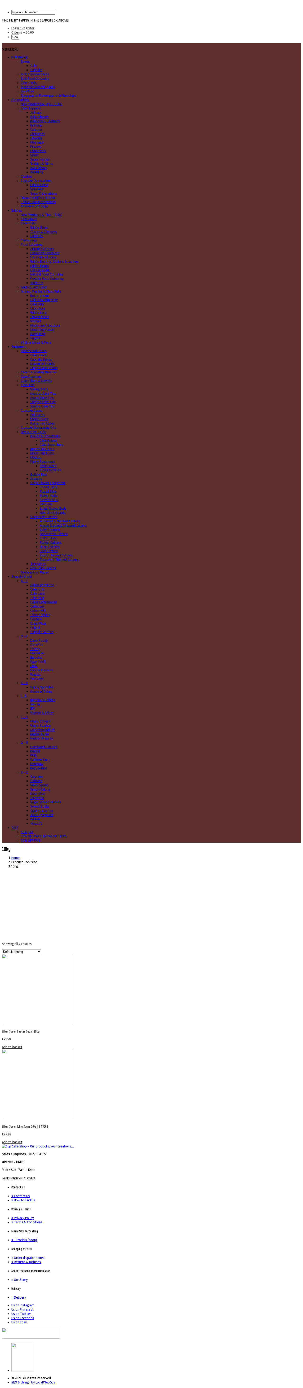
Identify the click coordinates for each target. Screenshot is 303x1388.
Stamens (46, 504)
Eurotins (36, 657)
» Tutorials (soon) (24, 1240)
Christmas (37, 134)
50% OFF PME (30, 840)
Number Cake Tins (43, 393)
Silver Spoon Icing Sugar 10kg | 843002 (25, 1126)
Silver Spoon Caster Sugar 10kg (20, 1031)
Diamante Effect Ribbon (38, 198)
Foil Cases (37, 415)
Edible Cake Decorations (38, 202)
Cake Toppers (31, 108)
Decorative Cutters (54, 534)
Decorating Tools (33, 432)
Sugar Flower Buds (53, 508)
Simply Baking (40, 789)
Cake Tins (28, 385)
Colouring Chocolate (45, 253)
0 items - (22, 32)
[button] (10, 49)
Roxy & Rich (38, 768)
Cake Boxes (38, 355)
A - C (24, 581)
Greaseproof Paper (35, 572)
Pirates (35, 146)
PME (33, 755)
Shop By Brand (21, 576)
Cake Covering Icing (44, 300)
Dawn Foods (39, 640)
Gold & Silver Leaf (34, 287)
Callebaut (37, 606)
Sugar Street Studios (45, 802)
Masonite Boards (42, 364)
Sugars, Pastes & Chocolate (41, 291)
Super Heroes (40, 159)
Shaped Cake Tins (43, 402)
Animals (35, 112)
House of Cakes (41, 691)
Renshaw (36, 764)
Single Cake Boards (44, 368)
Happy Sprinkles (41, 687)
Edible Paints (39, 266)
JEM (32, 708)
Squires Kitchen (41, 811)
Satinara (36, 781)
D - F (24, 636)
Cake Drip (37, 304)
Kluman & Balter (42, 713)
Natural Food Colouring (46, 274)
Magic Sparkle (40, 725)
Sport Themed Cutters (56, 555)
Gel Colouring (40, 270)
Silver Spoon (39, 785)
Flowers (36, 138)
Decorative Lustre (43, 257)
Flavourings (29, 240)
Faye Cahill (38, 662)
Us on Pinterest (22, 1309)
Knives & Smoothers (45, 436)
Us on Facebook (22, 1318)
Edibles (16, 210)
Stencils (36, 479)
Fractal (35, 674)
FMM (33, 666)
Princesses (38, 151)
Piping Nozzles (50, 470)
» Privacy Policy (22, 1218)
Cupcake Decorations (36, 181)
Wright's (36, 823)
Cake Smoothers (51, 444)
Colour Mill (38, 611)
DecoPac (36, 645)
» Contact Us (20, 1196)
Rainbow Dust (40, 759)
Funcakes (37, 679)
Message (37, 142)
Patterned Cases (42, 423)
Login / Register (22, 28)
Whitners (36, 283)
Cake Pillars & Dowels (36, 381)
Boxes (25, 61)
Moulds (35, 457)
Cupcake (36, 70)
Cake (33, 66)
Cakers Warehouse (43, 602)
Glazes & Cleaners (43, 232)
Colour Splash (40, 615)
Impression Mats (42, 449)
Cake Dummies (31, 376)
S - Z (24, 772)
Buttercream (39, 295)
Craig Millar (38, 623)
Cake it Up (37, 589)
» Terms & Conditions (26, 1222)
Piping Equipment (42, 462)
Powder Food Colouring (47, 278)
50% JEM (27, 832)
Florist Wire (48, 491)
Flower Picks (49, 500)
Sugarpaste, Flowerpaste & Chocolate (48, 95)
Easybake (37, 653)
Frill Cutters (48, 538)
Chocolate (37, 308)
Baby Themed (50, 530)
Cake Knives (48, 440)
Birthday (36, 125)
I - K (24, 696)
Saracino (36, 777)
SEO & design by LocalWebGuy (33, 1382)
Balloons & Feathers (45, 121)
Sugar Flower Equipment (47, 483)
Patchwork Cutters (44, 747)
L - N (24, 717)
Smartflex (37, 794)
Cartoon (36, 129)
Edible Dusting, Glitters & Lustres (54, 261)
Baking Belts (39, 389)
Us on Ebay (19, 1322)
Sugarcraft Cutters (44, 517)
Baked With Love (42, 585)
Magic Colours (40, 721)
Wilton (35, 819)
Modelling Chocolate (45, 325)
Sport (34, 155)
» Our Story (19, 1280)
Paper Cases (39, 419)
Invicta (35, 704)
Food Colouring (32, 244)
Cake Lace (37, 593)
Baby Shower (39, 117)
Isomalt (35, 321)
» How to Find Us (23, 1200)
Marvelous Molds (42, 730)
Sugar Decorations (43, 193)
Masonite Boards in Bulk (38, 87)
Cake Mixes (29, 219)
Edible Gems (39, 185)
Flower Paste (39, 317)
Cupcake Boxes (41, 359)
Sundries (36, 236)
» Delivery (18, 1297)
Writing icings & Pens (36, 342)
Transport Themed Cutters (59, 559)
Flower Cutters (51, 542)
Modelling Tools (42, 453)
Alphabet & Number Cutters (60, 521)
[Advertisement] (151, 905)
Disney (35, 649)
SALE (14, 828)
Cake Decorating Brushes (39, 372)
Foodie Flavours (41, 670)
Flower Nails (49, 496)
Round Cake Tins (42, 398)
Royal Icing (38, 334)
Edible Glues (39, 227)
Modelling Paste (42, 330)
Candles (26, 176)
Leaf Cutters (49, 551)
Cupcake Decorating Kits (38, 427)
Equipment (19, 347)
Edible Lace (38, 313)
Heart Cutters (50, 547)
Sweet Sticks (39, 806)
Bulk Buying (19, 57)
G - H (24, 683)
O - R (24, 742)
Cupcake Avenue (42, 632)
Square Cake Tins (42, 406)
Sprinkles (27, 91)
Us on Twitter (21, 1314)
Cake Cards (29, 83)
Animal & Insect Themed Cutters (63, 525)
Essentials (28, 223)
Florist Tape (48, 487)
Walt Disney (39, 168)
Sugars (35, 338)
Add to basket (12, 1047)
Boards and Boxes (34, 351)
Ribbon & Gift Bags (34, 206)
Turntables (38, 564)
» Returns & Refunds (26, 1262)
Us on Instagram (22, 1305)
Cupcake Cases (31, 410)
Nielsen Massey (41, 738)
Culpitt (35, 628)
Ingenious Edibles (42, 700)
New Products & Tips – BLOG (41, 104)
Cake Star (37, 598)
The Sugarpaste (41, 815)
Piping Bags (48, 466)
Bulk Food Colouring (35, 78)
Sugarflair (37, 798)
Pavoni (35, 751)
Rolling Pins (38, 474)
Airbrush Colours (42, 249)
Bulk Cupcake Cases (35, 74)
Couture (36, 619)
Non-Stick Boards (53, 513)
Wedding (36, 172)
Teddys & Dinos (41, 164)
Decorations (20, 100)
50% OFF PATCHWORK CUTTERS (44, 836)
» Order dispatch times (28, 1258)
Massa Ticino (39, 734)
